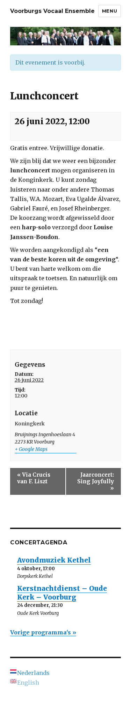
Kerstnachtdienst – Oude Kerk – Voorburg (62, 592)
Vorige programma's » (43, 632)
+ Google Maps (31, 449)
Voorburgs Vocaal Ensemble (52, 11)
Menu (109, 11)
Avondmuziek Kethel (54, 560)
